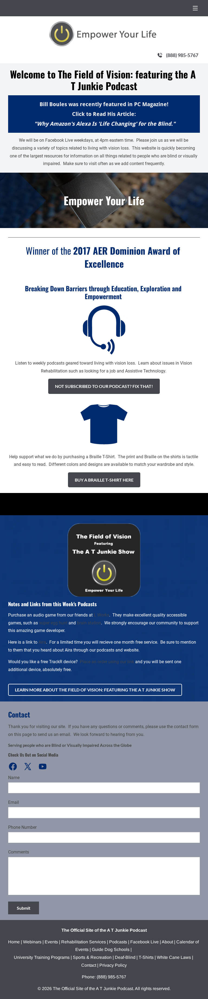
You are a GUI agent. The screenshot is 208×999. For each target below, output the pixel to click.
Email (13, 802)
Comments (18, 852)
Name (14, 777)
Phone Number (22, 827)
